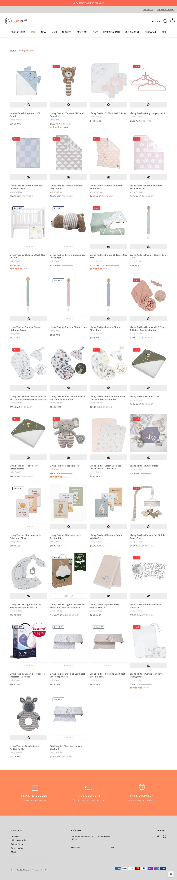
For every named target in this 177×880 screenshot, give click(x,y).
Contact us (15, 836)
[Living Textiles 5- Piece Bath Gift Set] (108, 80)
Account (156, 21)
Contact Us (148, 9)
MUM (54, 32)
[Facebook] (158, 836)
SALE (33, 32)
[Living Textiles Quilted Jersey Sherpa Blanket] (108, 571)
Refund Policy (17, 844)
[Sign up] (112, 847)
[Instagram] (164, 836)
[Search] (165, 21)
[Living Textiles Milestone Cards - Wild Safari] (108, 502)
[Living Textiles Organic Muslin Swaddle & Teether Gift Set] (28, 571)
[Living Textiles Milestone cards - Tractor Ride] (68, 502)
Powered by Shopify (39, 870)
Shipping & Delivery (165, 9)
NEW (43, 32)
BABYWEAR (150, 32)
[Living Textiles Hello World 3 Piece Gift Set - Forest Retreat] (68, 363)
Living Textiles (26, 50)
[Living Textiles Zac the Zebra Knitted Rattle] (28, 713)
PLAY (95, 32)
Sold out (28, 246)
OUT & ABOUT (132, 32)
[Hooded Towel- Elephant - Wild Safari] (28, 80)
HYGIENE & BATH (111, 32)
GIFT (164, 32)
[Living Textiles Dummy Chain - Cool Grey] (148, 222)
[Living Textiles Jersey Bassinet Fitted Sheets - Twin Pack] (108, 433)
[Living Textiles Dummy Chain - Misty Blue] (108, 294)
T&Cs (13, 852)
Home (13, 50)
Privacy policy (17, 848)
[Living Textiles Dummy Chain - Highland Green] (28, 294)
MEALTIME (82, 32)
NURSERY (66, 32)
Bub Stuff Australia (24, 870)
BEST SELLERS (18, 32)
